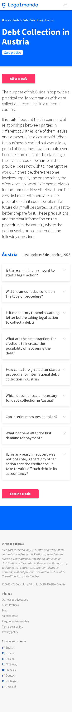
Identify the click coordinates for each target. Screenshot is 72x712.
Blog (4, 610)
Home (5, 20)
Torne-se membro (12, 626)
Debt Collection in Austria (38, 20)
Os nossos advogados (15, 599)
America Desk (10, 616)
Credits (61, 584)
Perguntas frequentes (15, 621)
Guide (15, 20)
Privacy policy (10, 632)
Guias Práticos (10, 605)
